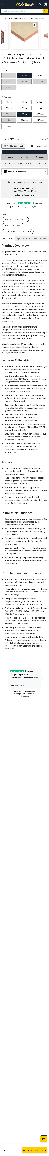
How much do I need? (13, 225)
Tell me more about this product (17, 232)
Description (7, 238)
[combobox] (22, 11)
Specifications (23, 238)
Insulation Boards (20, 18)
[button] (2, 4)
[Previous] (5, 30)
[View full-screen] (34, 25)
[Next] (43, 30)
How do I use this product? (15, 219)
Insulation (5, 18)
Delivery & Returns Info (24, 195)
